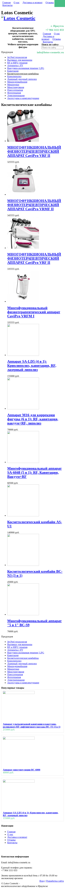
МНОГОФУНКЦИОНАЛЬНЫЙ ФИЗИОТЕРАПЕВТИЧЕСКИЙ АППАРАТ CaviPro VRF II (34, 151)
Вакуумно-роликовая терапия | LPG (25, 68)
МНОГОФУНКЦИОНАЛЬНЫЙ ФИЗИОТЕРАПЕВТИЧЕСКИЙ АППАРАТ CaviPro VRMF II (34, 205)
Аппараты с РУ (15, 65)
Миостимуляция (15, 87)
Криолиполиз (14, 76)
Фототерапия (14, 92)
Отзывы (50, 2)
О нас (17, 2)
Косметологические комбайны (23, 73)
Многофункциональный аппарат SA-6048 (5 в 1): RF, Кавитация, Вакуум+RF (34, 472)
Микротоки (13, 84)
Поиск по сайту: (50, 44)
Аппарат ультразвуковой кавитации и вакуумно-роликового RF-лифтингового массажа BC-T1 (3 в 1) (31, 725)
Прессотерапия (15, 90)
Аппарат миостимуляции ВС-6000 (21, 769)
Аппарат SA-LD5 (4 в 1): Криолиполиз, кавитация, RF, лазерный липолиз (31, 365)
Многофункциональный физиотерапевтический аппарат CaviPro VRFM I (33, 312)
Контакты (7, 5)
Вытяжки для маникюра (19, 60)
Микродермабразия (17, 82)
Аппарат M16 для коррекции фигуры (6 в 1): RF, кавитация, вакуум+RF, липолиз (32, 419)
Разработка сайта (55, 881)
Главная (6, 2)
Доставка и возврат (32, 2)
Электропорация (15, 95)
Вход (42, 881)
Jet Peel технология (17, 57)
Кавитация (12, 71)
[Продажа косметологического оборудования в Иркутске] (18, 18)
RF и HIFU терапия (17, 62)
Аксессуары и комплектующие (23, 98)
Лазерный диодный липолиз (22, 79)
